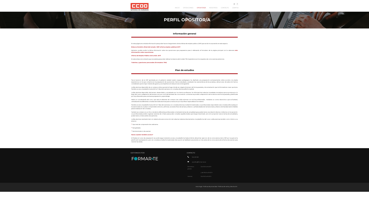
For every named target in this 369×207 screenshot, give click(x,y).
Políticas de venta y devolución (227, 186)
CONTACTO (225, 8)
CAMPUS (235, 8)
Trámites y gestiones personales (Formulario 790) (149, 62)
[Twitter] (234, 4)
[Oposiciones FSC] (139, 6)
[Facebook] (237, 4)
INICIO (177, 8)
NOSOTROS (213, 8)
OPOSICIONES (188, 8)
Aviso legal (199, 186)
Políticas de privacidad (210, 186)
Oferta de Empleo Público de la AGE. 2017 (146, 55)
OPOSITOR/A (201, 8)
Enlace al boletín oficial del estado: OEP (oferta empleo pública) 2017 (155, 47)
